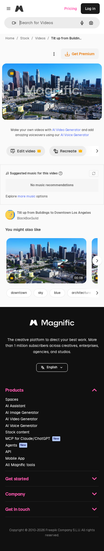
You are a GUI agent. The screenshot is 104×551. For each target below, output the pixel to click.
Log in (90, 8)
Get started (17, 478)
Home (9, 38)
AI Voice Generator (75, 135)
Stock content (17, 432)
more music (26, 196)
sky (40, 293)
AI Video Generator (66, 130)
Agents (15, 445)
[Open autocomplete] (12, 23)
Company (15, 494)
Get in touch (17, 509)
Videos (40, 38)
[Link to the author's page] (10, 215)
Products (14, 390)
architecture (81, 293)
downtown (19, 293)
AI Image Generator (22, 412)
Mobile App (15, 458)
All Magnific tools (20, 464)
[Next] (97, 151)
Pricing (70, 8)
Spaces (11, 399)
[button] (52, 367)
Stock (24, 38)
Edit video (22, 152)
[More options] (54, 53)
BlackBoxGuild (27, 218)
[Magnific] (52, 324)
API (8, 451)
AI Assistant (15, 405)
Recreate (65, 152)
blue (57, 293)
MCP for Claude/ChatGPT (32, 438)
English (52, 367)
